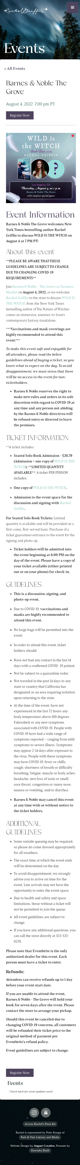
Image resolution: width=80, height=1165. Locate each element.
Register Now (20, 115)
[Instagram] (34, 1113)
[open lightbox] (41, 168)
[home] (24, 10)
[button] (72, 7)
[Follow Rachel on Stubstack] (46, 1113)
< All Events (14, 68)
